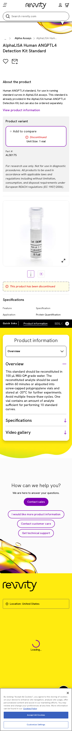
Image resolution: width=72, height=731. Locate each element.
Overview (14, 351)
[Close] (68, 693)
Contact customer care (36, 523)
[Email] (14, 64)
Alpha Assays (23, 38)
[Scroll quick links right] (65, 323)
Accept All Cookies (36, 715)
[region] (36, 709)
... (5, 38)
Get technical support (36, 533)
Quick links (10, 323)
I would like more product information (36, 514)
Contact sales (36, 502)
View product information (21, 110)
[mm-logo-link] (36, 5)
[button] (60, 5)
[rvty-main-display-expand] (63, 260)
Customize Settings (36, 724)
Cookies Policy (30, 708)
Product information (35, 323)
